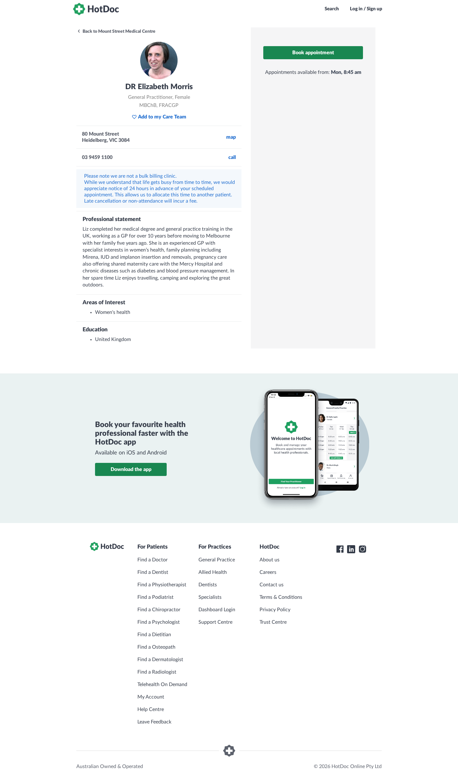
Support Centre (215, 622)
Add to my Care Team (162, 116)
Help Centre (150, 709)
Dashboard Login (216, 609)
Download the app (131, 469)
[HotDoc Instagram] (362, 549)
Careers (268, 572)
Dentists (207, 584)
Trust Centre (273, 622)
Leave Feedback (154, 721)
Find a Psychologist (158, 622)
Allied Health (212, 572)
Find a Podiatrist (155, 597)
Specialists (210, 597)
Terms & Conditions (281, 597)
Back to (118, 31)
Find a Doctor (152, 559)
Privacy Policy (275, 609)
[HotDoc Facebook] (340, 549)
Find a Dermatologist (160, 659)
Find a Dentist (152, 572)
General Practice (216, 559)
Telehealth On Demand (162, 684)
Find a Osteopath (156, 647)
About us (269, 559)
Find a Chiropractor (158, 609)
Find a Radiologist (156, 672)
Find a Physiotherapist (161, 584)
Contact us (272, 584)
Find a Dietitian (154, 634)
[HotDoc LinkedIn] (351, 549)
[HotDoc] (96, 9)
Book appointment (313, 52)
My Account (150, 696)
